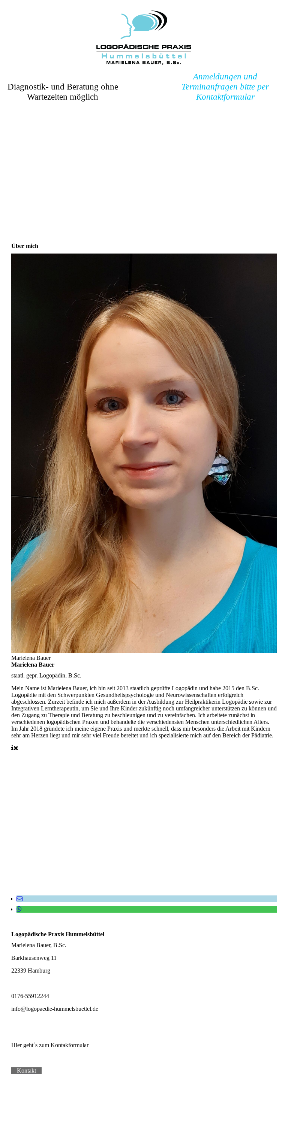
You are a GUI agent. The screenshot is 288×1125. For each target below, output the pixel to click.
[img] (144, 37)
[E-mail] (19, 898)
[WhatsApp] (19, 909)
